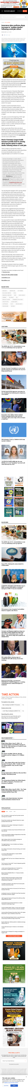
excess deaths (13, 39)
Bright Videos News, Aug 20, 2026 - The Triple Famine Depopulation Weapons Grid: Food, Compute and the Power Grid (13, 791)
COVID (24, 38)
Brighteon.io (9, 176)
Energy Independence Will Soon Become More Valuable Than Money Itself (13, 773)
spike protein (17, 40)
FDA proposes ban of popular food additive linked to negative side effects (12, 610)
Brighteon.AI (6, 179)
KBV (24, 39)
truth (7, 41)
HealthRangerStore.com (15, 182)
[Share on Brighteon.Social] (2, 35)
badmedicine (9, 38)
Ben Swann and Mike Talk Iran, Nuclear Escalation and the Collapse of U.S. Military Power (12, 755)
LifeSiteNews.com (5, 277)
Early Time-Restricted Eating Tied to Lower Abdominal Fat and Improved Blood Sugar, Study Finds (13, 918)
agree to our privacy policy (11, 1082)
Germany (17, 39)
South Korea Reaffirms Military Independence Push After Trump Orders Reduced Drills (13, 835)
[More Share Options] (9, 35)
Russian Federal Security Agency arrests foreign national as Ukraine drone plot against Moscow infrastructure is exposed (11, 879)
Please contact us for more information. (9, 718)
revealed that (22, 135)
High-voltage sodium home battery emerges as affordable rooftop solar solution (11, 840)
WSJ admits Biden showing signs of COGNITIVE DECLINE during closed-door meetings (12, 659)
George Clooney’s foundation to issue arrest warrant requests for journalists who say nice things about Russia (13, 370)
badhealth (5, 38)
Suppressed (3, 41)
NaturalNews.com (5, 280)
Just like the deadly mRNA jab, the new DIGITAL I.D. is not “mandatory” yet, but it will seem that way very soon (13, 463)
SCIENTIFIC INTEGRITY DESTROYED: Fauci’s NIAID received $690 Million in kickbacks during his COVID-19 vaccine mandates (13, 587)
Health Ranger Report (7, 738)
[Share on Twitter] (7, 35)
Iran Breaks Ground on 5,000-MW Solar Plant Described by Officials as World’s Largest (13, 894)
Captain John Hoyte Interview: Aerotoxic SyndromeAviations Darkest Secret (12, 799)
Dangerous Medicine (5, 39)
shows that (23, 83)
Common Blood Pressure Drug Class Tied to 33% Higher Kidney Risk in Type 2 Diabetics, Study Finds (13, 913)
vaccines (19, 41)
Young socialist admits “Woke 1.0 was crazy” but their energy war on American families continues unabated (13, 908)
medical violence (4, 40)
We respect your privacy (14, 1064)
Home (2, 22)
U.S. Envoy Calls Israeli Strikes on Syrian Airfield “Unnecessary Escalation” (11, 854)
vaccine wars (15, 41)
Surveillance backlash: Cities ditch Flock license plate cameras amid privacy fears (12, 884)
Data (10, 39)
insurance (21, 39)
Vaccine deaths (10, 41)
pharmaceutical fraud (11, 40)
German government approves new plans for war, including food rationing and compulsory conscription (13, 393)
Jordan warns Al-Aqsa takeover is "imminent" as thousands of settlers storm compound (11, 869)
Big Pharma (7, 22)
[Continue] (25, 1061)
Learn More (6, 1085)
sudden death (22, 40)
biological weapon (20, 38)
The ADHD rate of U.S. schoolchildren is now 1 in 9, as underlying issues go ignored (13, 347)
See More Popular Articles (14, 936)
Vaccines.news (6, 272)
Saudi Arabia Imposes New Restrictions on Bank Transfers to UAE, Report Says (11, 903)
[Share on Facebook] (5, 35)
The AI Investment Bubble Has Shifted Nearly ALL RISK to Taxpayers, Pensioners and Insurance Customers (13, 782)
